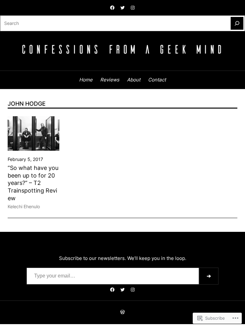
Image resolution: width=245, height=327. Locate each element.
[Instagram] (132, 7)
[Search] (237, 23)
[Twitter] (122, 7)
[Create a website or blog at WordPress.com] (122, 312)
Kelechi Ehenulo (24, 206)
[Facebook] (112, 7)
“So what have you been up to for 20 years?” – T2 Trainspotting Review (33, 182)
